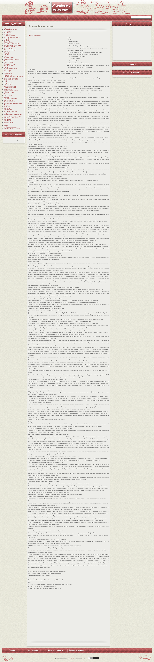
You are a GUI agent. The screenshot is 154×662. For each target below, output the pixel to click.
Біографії (7, 39)
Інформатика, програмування (13, 76)
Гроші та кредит (9, 62)
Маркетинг (7, 108)
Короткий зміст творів (11, 91)
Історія (6, 81)
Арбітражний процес (10, 29)
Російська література (10, 102)
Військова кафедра (10, 50)
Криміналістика (9, 92)
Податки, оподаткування (12, 128)
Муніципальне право (10, 127)
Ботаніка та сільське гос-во (12, 43)
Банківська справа (9, 36)
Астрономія (7, 34)
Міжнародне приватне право (13, 116)
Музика (6, 125)
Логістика (7, 106)
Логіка (6, 105)
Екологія (6, 67)
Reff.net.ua (71, 658)
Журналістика (8, 65)
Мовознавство (8, 124)
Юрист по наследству (11, 78)
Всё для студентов (76, 650)
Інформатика (8, 75)
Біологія (6, 40)
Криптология (8, 95)
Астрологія (7, 32)
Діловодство (8, 61)
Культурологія (8, 100)
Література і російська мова (13, 103)
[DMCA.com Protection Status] (93, 658)
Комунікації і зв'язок (10, 86)
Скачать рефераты (55, 650)
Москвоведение (9, 122)
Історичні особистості (11, 80)
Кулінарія (7, 97)
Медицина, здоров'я (10, 111)
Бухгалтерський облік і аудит (13, 45)
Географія (7, 51)
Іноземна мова (8, 73)
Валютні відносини (10, 47)
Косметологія (8, 89)
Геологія (6, 54)
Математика (8, 110)
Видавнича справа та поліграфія (10, 69)
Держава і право (9, 58)
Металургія (7, 121)
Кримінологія (8, 94)
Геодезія (6, 53)
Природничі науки (9, 64)
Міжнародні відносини (11, 117)
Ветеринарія (8, 48)
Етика (6, 56)
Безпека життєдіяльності (12, 37)
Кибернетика (8, 84)
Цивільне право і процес (12, 59)
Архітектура (7, 31)
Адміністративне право (11, 28)
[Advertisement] (47, 52)
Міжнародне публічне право (13, 114)
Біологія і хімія (8, 42)
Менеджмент (8, 119)
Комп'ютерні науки (10, 87)
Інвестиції (7, 72)
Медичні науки (8, 113)
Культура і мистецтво (10, 99)
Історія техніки (8, 83)
